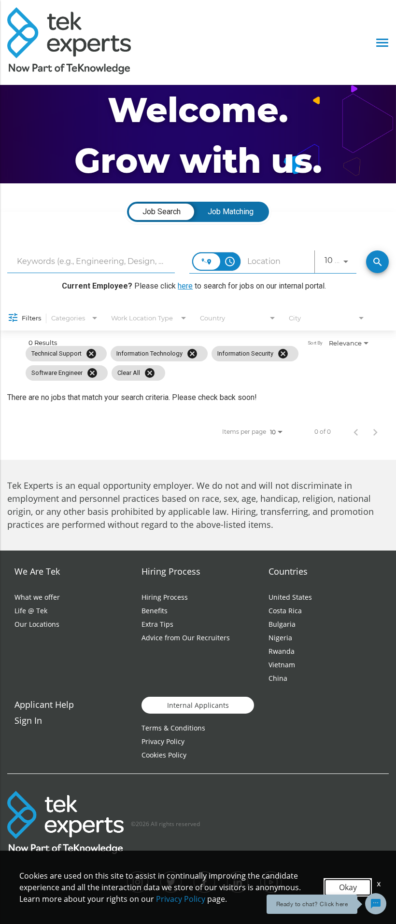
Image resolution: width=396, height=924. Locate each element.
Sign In (28, 720)
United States (290, 597)
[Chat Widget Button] (375, 903)
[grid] (177, 363)
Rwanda (282, 651)
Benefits (154, 610)
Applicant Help (44, 704)
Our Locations (36, 624)
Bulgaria (282, 624)
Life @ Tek (30, 610)
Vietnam (282, 664)
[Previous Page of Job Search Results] (356, 431)
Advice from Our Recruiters (185, 637)
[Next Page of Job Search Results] (375, 431)
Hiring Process (164, 597)
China (278, 678)
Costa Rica (285, 610)
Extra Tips (157, 624)
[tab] (161, 212)
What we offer (37, 597)
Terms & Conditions (173, 727)
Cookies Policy (163, 754)
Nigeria (280, 637)
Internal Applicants (198, 705)
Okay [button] (348, 887)
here (185, 285)
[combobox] (91, 261)
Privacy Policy (162, 741)
